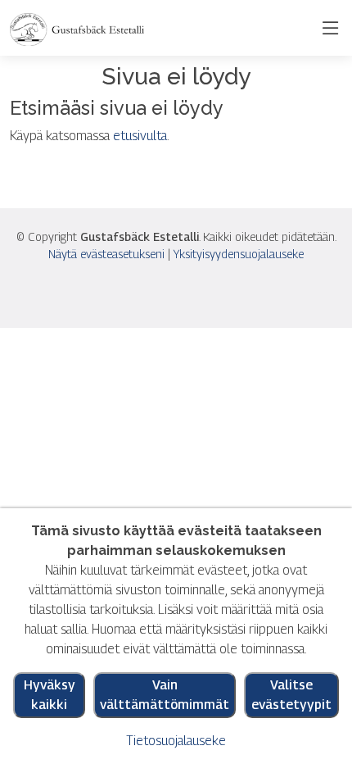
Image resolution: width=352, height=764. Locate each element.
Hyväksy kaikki (49, 694)
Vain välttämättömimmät (164, 694)
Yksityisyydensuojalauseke (239, 254)
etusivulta (140, 135)
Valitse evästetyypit (291, 694)
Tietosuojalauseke (176, 740)
